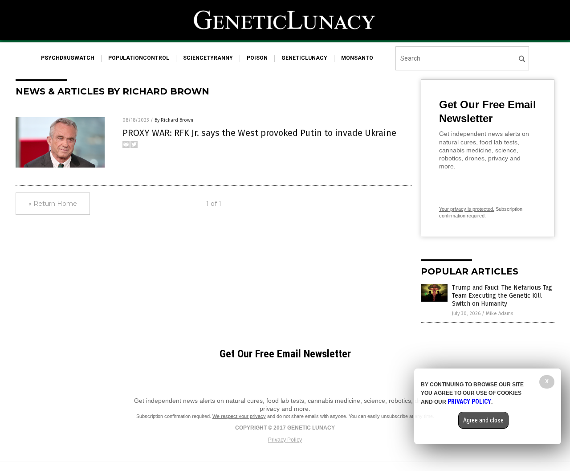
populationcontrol (138, 58)
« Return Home (52, 204)
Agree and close (483, 420)
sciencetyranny (208, 58)
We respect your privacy (239, 416)
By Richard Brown (174, 120)
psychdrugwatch (67, 58)
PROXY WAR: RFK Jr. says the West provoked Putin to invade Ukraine (259, 132)
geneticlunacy (304, 58)
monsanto (357, 58)
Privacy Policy (285, 440)
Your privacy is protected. (466, 209)
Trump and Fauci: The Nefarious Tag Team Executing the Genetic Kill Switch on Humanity (502, 295)
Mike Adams (499, 313)
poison (257, 58)
